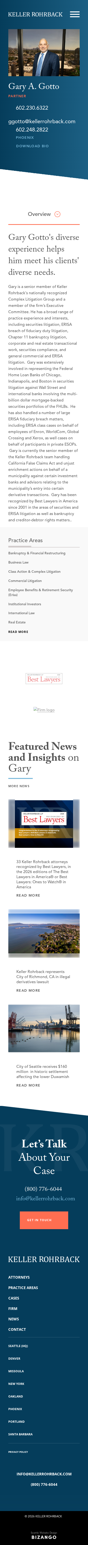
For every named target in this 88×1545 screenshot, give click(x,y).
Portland (16, 1422)
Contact (17, 1329)
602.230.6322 (32, 108)
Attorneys (19, 1277)
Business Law (18, 562)
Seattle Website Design (44, 1532)
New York (16, 1384)
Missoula (16, 1371)
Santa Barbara (20, 1434)
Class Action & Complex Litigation (34, 572)
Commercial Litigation (25, 581)
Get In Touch (39, 1220)
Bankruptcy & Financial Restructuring (37, 553)
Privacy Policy (18, 1452)
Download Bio (32, 146)
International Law (21, 613)
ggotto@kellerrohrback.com (42, 121)
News (13, 1318)
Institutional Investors (24, 604)
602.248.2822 (32, 129)
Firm (12, 1308)
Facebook (37, 1497)
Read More (18, 632)
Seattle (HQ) (18, 1346)
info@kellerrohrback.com (45, 1199)
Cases (13, 1298)
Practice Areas (23, 1287)
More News (19, 786)
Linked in (51, 1497)
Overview (39, 214)
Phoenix (25, 138)
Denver (14, 1359)
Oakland (15, 1396)
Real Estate (17, 622)
